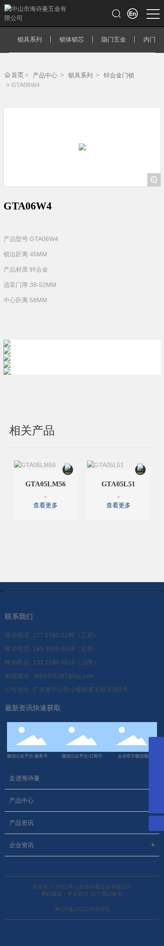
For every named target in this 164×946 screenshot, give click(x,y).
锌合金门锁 (119, 75)
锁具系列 (29, 39)
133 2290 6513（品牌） (66, 662)
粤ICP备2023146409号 (82, 909)
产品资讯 (21, 822)
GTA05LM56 (45, 484)
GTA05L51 (118, 484)
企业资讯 (21, 844)
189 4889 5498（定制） (66, 648)
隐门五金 (113, 39)
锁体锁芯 (71, 39)
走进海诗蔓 (24, 778)
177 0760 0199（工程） (66, 635)
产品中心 (45, 75)
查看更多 (45, 505)
